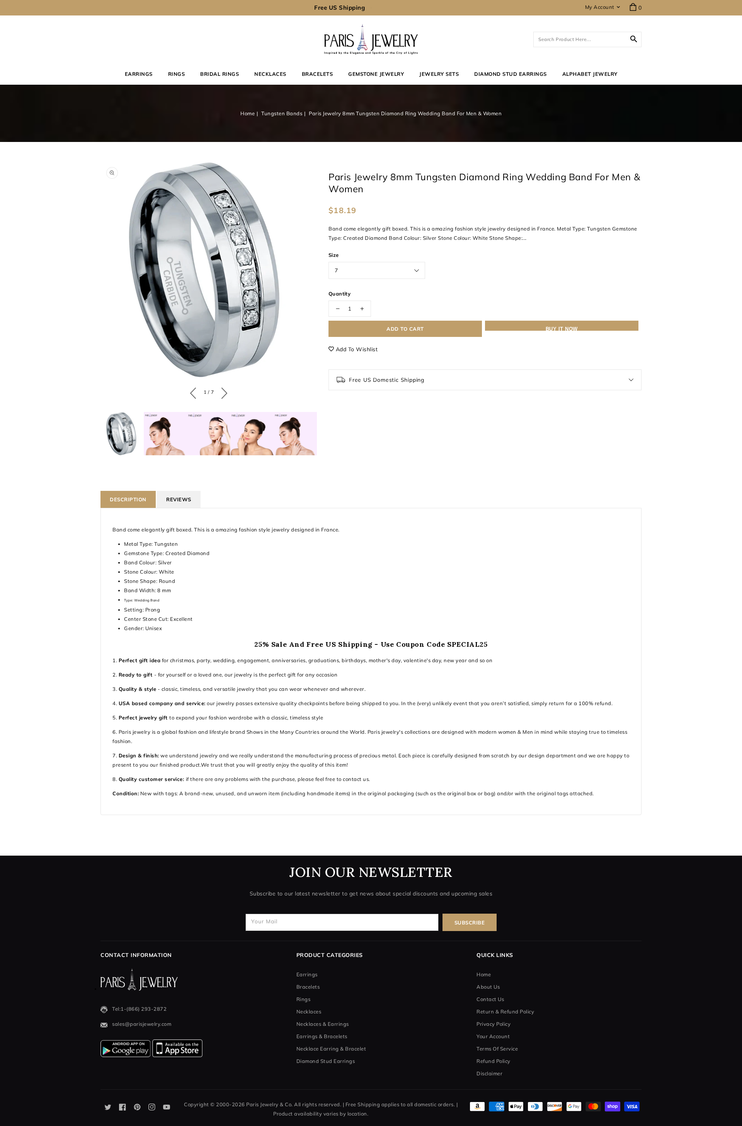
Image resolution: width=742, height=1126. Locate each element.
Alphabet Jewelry (590, 74)
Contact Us (490, 999)
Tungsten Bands (281, 113)
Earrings (139, 74)
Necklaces (270, 74)
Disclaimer (489, 1073)
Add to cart (405, 329)
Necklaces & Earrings (322, 1024)
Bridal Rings (219, 74)
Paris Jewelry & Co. (269, 1104)
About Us (488, 987)
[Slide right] (222, 391)
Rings (176, 74)
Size (333, 255)
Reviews (178, 499)
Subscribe (469, 922)
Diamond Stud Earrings (325, 1061)
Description (128, 499)
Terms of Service (497, 1049)
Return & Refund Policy (505, 1011)
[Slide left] (195, 391)
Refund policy (494, 1061)
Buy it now (562, 328)
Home (247, 113)
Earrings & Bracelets (321, 1036)
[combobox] (587, 39)
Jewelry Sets (439, 74)
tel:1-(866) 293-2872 (139, 1009)
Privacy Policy (494, 1024)
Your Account (493, 1036)
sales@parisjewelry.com (141, 1024)
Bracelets (317, 74)
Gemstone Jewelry (376, 74)
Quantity (339, 293)
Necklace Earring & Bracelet (331, 1049)
